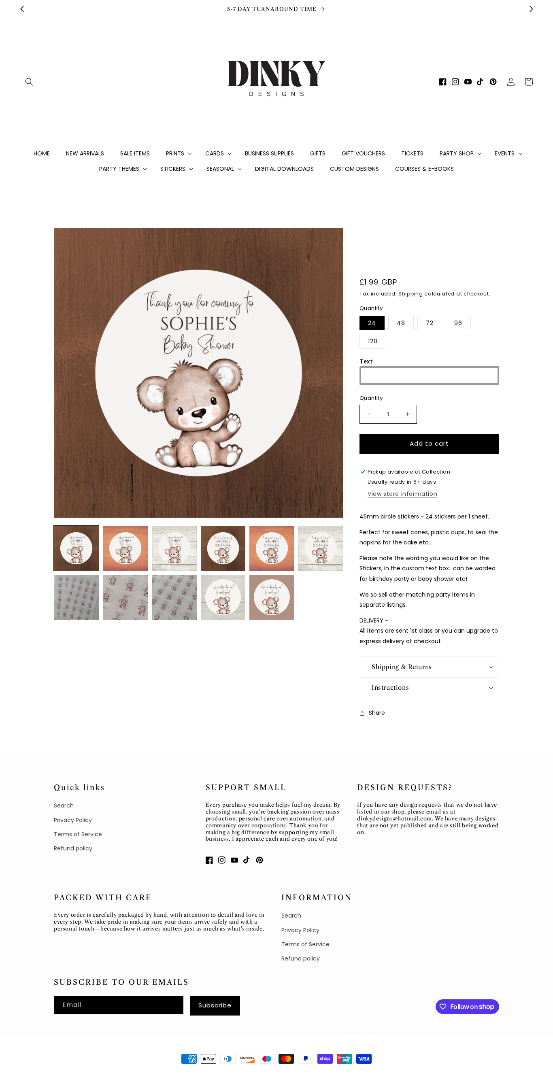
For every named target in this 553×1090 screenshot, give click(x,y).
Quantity (371, 398)
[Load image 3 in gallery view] (174, 548)
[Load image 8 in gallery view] (125, 597)
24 (372, 323)
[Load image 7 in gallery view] (76, 597)
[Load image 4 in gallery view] (223, 548)
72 (430, 323)
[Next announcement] (531, 9)
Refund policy (73, 848)
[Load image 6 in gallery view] (320, 548)
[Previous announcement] (22, 9)
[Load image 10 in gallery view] (223, 597)
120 (373, 341)
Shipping (410, 293)
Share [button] (377, 713)
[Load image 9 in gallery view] (174, 597)
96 (458, 323)
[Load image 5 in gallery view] (271, 548)
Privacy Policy (73, 820)
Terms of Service (78, 834)
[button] (29, 82)
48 (401, 323)
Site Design (131, 1074)
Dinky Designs (92, 1074)
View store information (402, 494)
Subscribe (215, 1005)
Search (64, 805)
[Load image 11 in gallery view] (271, 597)
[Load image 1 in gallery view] (76, 548)
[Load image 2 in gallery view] (125, 548)
